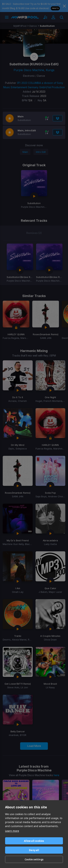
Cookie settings (34, 859)
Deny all (34, 850)
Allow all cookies (34, 841)
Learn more (12, 831)
